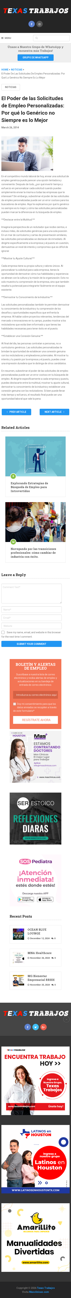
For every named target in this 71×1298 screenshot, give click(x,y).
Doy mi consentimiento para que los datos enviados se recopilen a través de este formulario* (35, 707)
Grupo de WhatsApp (36, 57)
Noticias (10, 87)
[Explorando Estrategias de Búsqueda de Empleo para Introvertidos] (35, 456)
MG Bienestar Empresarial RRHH (41, 978)
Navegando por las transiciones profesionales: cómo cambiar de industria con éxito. (33, 552)
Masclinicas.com (39, 1292)
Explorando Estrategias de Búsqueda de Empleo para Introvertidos (29, 487)
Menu (8, 38)
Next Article (53, 411)
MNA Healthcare (40, 953)
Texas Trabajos (46, 1288)
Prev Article (17, 411)
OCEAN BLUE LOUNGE (37, 931)
